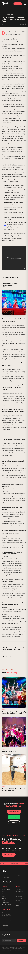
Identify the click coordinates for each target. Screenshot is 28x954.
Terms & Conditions (9, 951)
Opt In (15, 951)
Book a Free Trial (14, 811)
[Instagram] (10, 881)
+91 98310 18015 (6, 914)
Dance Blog (18, 900)
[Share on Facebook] (22, 24)
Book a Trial (18, 4)
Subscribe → (21, 940)
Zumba (3, 896)
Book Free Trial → (9, 854)
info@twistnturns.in (6, 921)
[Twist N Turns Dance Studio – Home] (5, 4)
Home (3, 14)
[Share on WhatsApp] (20, 24)
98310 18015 (5, 925)
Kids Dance (4, 898)
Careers (17, 905)
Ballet (3, 891)
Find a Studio (14, 822)
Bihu (5, 225)
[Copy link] (25, 24)
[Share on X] (23, 24)
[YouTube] (3, 881)
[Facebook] (6, 881)
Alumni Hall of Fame (20, 903)
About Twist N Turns (20, 889)
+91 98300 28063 (6, 916)
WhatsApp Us (14, 817)
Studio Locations (20, 894)
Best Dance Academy (7, 904)
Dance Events (19, 896)
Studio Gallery (19, 898)
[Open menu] (24, 3)
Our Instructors (19, 891)
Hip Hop (4, 894)
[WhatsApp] (25, 946)
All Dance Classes (6, 889)
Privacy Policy (3, 951)
